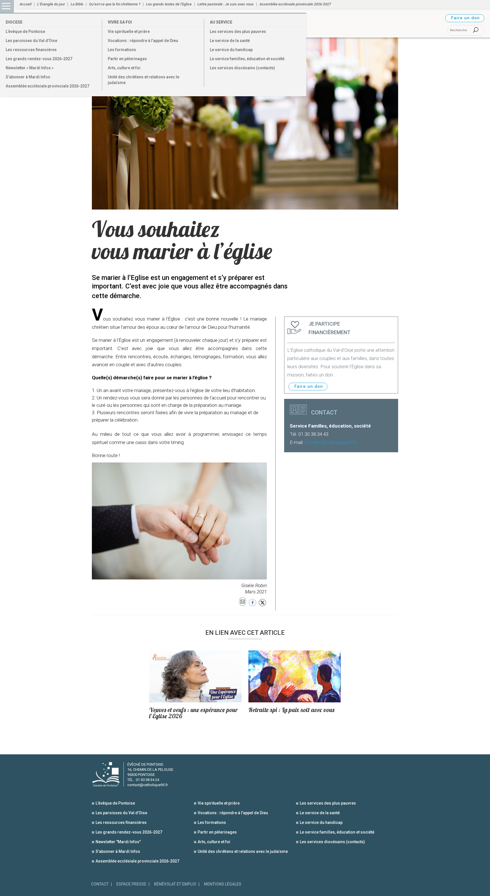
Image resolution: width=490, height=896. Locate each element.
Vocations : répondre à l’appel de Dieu (143, 40)
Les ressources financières (31, 49)
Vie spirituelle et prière (129, 31)
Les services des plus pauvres (238, 31)
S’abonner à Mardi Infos (28, 77)
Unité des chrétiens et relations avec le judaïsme (143, 80)
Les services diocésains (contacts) (242, 68)
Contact (100, 884)
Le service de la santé (230, 40)
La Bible (77, 4)
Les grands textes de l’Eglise (169, 4)
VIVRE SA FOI (120, 22)
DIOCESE (14, 22)
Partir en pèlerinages (127, 58)
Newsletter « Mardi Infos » (30, 68)
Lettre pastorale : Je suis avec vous (225, 4)
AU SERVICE (221, 22)
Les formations (122, 49)
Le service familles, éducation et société (247, 58)
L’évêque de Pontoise (25, 31)
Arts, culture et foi (124, 68)
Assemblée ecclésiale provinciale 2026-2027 (47, 86)
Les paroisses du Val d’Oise (31, 40)
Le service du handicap (231, 49)
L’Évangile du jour (51, 4)
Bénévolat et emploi (175, 884)
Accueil (25, 4)
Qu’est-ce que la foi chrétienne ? (114, 4)
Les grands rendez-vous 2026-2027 (39, 58)
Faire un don (465, 17)
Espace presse (131, 884)
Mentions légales (222, 884)
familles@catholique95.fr (332, 442)
